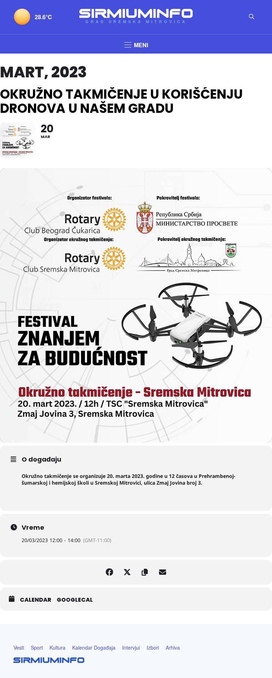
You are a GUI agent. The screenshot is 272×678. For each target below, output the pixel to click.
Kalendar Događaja (93, 647)
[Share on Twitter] (127, 572)
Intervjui (131, 647)
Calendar (35, 599)
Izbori (153, 647)
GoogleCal (75, 599)
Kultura (58, 647)
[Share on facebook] (109, 572)
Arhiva (173, 647)
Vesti (18, 647)
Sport (37, 647)
